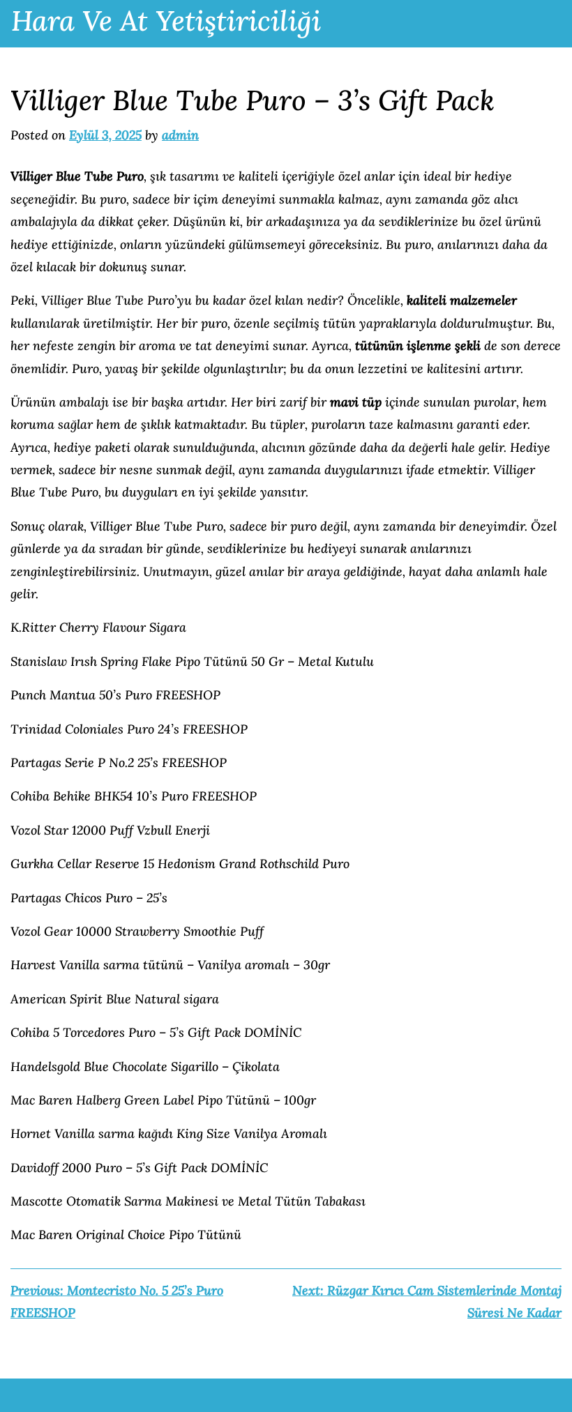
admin (180, 135)
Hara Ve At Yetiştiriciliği (166, 20)
